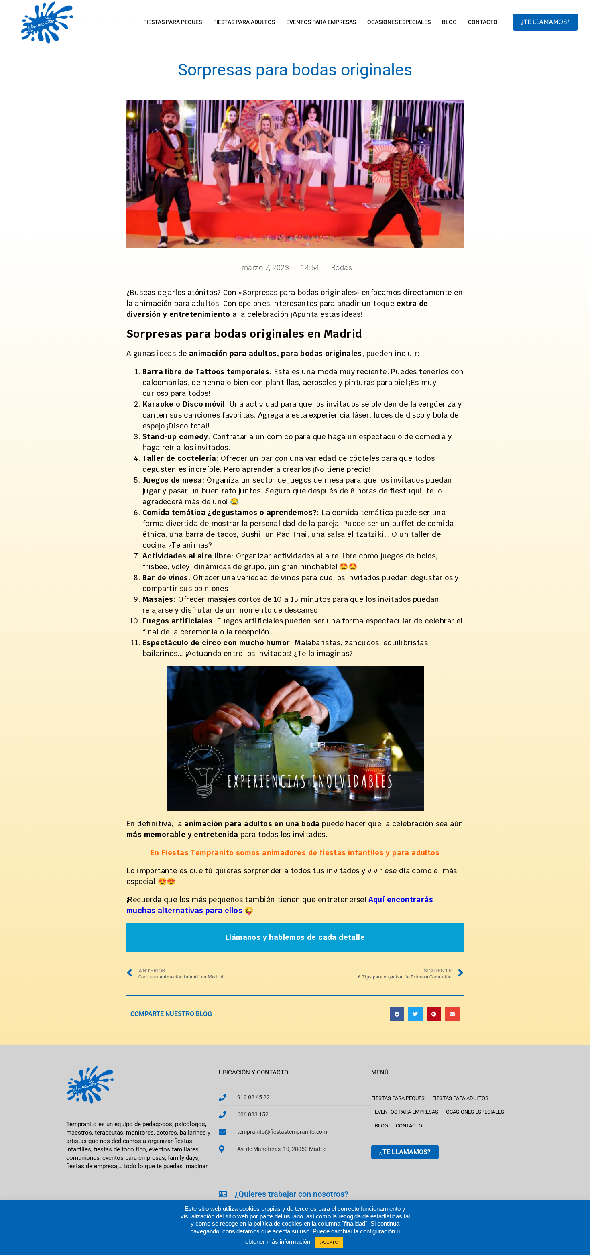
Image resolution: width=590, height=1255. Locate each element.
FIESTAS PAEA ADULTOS (460, 1098)
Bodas (341, 267)
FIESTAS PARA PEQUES (172, 22)
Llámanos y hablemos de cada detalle (295, 937)
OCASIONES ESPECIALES (399, 22)
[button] (397, 1014)
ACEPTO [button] (329, 1242)
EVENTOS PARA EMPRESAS (321, 22)
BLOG (449, 22)
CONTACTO (483, 22)
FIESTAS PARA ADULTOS (244, 22)
